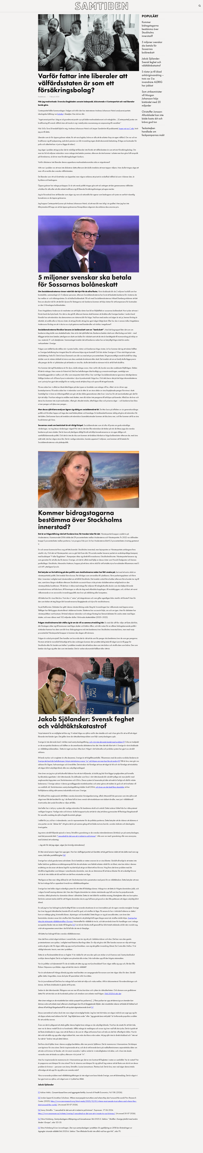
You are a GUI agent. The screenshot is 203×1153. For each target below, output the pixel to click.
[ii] (119, 761)
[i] (124, 742)
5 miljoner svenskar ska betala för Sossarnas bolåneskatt (84, 280)
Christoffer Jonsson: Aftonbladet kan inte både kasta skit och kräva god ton (153, 117)
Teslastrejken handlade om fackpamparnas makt (153, 132)
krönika (60, 114)
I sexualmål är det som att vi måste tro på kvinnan (77, 836)
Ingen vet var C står (126, 128)
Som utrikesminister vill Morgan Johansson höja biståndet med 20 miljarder (152, 98)
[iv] (74, 925)
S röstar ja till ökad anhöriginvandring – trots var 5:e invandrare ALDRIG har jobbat (153, 78)
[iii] (64, 855)
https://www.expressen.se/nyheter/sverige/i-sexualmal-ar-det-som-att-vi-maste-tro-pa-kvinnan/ (76, 1113)
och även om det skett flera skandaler (110, 787)
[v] (92, 1007)
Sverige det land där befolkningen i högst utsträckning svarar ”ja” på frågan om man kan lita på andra (77, 761)
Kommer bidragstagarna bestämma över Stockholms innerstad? (80, 520)
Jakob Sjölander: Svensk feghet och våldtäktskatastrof (86, 722)
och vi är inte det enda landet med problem (105, 742)
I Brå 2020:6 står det (112, 993)
